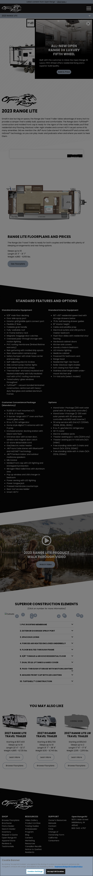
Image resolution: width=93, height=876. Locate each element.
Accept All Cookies (55, 871)
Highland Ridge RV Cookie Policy (68, 866)
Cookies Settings (35, 871)
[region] (46, 866)
